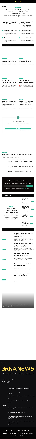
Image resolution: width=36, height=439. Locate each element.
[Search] (33, 2)
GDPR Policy (31, 433)
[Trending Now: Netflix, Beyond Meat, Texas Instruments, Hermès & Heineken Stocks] (32, 215)
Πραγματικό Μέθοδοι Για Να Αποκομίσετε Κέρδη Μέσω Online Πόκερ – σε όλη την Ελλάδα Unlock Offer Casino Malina (27, 38)
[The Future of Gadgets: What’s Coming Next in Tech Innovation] (7, 266)
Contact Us (12, 430)
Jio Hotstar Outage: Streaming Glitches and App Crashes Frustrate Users (25, 61)
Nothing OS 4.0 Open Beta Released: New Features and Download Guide (19, 171)
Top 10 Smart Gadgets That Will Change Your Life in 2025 (22, 274)
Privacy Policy (24, 130)
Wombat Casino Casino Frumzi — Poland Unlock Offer (10, 38)
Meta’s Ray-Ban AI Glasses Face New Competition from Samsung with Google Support (9, 61)
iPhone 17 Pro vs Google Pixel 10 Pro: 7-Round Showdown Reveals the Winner (20, 166)
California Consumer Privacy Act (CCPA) (20, 433)
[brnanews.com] (18, 1)
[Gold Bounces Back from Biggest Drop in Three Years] (32, 222)
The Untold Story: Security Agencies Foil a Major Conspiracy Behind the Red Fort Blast (26, 207)
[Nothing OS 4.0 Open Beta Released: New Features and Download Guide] (4, 173)
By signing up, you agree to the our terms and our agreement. (18, 130)
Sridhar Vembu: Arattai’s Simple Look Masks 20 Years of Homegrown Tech (26, 102)
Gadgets (3, 239)
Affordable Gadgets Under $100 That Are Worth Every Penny (23, 234)
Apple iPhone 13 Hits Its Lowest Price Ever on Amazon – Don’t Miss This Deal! (9, 81)
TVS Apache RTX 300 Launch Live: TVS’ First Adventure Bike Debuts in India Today (26, 81)
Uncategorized (18, 7)
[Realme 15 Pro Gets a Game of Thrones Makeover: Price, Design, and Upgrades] (9, 95)
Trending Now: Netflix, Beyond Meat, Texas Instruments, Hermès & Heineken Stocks (25, 215)
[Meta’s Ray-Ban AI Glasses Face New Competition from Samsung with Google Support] (9, 54)
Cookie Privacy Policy (7, 433)
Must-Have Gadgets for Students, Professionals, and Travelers (22, 254)
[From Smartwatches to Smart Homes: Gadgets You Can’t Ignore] (7, 246)
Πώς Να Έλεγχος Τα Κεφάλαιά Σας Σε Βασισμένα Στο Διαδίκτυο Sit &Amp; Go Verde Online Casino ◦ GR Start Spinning (27, 31)
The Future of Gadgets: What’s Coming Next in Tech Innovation (24, 264)
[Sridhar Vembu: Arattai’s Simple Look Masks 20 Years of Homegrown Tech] (26, 95)
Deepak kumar (5, 83)
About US (7, 430)
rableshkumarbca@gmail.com (16, 13)
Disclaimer (18, 430)
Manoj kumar (5, 306)
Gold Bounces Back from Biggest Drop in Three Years (25, 222)
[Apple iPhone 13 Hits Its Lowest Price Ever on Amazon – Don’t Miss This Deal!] (9, 74)
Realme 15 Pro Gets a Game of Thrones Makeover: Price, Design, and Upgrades (9, 102)
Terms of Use (23, 430)
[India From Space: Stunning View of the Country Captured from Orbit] (11, 203)
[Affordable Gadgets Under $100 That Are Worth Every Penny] (7, 236)
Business (11, 206)
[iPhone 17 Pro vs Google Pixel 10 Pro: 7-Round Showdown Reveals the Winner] (4, 168)
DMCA (28, 430)
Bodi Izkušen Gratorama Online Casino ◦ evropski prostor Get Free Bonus (10, 31)
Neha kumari (21, 83)
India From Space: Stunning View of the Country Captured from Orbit (11, 211)
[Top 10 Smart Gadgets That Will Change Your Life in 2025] (7, 276)
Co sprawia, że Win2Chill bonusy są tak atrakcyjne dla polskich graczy (18, 10)
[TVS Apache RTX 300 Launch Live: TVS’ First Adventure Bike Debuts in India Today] (26, 74)
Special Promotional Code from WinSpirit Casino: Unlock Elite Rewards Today (10, 22)
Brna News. (17, 435)
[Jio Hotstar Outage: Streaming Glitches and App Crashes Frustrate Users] (26, 54)
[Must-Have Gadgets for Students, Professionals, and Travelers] (7, 256)
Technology (4, 99)
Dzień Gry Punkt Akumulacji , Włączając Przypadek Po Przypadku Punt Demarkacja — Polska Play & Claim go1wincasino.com (26, 24)
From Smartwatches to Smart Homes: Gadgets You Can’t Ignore (23, 244)
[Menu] (2, 2)
